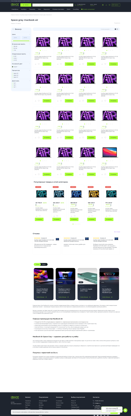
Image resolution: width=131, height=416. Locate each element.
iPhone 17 (73, 400)
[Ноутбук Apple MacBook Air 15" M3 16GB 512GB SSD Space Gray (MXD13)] (87, 115)
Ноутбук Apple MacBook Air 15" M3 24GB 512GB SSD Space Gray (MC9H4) (65, 58)
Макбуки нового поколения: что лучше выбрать (64, 290)
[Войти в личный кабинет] (103, 5)
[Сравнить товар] (35, 64)
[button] (40, 50)
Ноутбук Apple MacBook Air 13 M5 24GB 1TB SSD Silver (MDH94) (111, 210)
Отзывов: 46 (103, 238)
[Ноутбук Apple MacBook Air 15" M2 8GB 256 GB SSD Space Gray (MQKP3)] (43, 152)
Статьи (37, 264)
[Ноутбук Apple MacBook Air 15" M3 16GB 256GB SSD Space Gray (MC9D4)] (43, 42)
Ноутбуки (23, 9)
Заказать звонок (80, 5)
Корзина (116, 5)
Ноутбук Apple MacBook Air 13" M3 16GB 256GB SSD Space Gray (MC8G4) (109, 58)
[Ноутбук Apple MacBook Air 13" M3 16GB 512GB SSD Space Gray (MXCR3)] (110, 78)
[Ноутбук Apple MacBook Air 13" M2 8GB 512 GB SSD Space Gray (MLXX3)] (65, 152)
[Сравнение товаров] (106, 5)
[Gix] (15, 5)
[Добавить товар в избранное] (38, 64)
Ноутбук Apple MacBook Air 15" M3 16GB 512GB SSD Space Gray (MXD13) (87, 131)
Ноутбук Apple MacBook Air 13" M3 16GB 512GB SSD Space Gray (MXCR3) (109, 95)
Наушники (47, 9)
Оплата (23, 0)
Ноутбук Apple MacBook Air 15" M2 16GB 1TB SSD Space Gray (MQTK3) (42, 94)
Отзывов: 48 (73, 238)
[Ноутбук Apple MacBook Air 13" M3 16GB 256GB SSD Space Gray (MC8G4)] (110, 42)
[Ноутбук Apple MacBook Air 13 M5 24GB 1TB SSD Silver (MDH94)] (111, 194)
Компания (59, 397)
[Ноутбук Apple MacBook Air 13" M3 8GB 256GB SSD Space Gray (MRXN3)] (65, 115)
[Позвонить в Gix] (75, 5)
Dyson (68, 9)
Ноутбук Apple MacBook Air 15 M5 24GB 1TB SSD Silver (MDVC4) (41, 209)
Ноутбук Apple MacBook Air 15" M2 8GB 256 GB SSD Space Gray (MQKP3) (42, 168)
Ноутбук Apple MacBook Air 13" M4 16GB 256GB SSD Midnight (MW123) (74, 240)
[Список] (117, 29)
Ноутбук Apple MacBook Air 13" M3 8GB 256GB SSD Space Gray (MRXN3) (65, 131)
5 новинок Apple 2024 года (86, 290)
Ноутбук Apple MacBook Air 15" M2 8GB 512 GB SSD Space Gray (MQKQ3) (109, 131)
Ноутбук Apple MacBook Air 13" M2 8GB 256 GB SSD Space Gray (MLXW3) (87, 168)
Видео (44, 264)
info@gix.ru (97, 403)
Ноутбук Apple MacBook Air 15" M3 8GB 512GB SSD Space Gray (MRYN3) (65, 95)
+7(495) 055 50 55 (99, 400)
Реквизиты (58, 405)
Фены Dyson (74, 405)
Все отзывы (117, 231)
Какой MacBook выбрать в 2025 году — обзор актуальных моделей (42, 291)
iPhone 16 (73, 403)
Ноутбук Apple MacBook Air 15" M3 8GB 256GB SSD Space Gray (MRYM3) (87, 95)
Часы (39, 9)
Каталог (28, 397)
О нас (12, 0)
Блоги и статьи (59, 403)
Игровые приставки (58, 9)
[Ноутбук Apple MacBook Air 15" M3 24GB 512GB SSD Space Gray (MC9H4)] (65, 42)
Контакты (28, 0)
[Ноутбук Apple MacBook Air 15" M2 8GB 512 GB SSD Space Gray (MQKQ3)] (110, 115)
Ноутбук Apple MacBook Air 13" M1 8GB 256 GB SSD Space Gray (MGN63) (109, 168)
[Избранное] (109, 5)
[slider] (12, 41)
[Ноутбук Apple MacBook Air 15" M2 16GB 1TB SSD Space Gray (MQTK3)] (43, 78)
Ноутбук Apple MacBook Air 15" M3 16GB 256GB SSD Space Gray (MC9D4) (42, 58)
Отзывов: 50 (44, 238)
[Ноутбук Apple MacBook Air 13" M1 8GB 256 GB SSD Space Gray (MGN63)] (110, 152)
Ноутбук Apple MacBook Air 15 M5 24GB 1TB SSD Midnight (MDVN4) (76, 210)
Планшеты (32, 9)
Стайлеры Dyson (75, 407)
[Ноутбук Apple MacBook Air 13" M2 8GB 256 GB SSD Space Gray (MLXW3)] (87, 152)
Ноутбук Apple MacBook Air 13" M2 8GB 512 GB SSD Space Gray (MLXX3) (65, 168)
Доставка (20, 0)
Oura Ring (76, 9)
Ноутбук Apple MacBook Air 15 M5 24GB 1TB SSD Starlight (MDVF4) (94, 210)
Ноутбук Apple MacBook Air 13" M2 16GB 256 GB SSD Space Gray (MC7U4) (87, 58)
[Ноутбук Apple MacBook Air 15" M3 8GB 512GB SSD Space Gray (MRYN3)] (65, 78)
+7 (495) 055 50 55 (81, 4)
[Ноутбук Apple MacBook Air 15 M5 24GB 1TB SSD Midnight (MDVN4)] (76, 194)
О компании (59, 400)
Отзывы (15, 0)
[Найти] (71, 5)
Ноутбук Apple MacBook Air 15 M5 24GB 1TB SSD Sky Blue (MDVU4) (59, 210)
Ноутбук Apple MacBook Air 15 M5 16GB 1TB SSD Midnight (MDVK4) (103, 240)
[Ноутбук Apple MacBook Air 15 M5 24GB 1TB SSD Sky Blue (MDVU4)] (59, 194)
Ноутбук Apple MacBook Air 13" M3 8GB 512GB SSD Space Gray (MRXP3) (42, 131)
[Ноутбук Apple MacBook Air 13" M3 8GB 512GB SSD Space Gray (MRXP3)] (43, 115)
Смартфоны (15, 9)
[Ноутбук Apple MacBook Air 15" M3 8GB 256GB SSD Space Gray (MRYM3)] (87, 78)
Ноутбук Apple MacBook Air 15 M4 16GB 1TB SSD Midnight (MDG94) (44, 240)
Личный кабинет (43, 400)
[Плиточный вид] (115, 29)
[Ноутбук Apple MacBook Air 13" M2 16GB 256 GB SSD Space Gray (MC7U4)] (87, 42)
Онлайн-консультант (89, 9)
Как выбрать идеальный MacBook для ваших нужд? (107, 291)
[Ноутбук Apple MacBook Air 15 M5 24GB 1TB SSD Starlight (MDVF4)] (94, 194)
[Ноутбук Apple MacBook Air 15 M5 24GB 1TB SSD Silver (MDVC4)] (41, 194)
